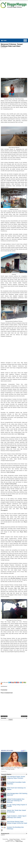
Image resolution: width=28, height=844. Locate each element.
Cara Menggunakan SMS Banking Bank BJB (17, 794)
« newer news (4, 716)
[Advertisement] (14, 24)
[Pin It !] (18, 682)
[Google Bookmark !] (24, 682)
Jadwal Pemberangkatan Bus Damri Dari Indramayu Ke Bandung (15, 800)
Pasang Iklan (5, 839)
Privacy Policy (10, 840)
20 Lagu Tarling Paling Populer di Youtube (17, 805)
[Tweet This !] (9, 682)
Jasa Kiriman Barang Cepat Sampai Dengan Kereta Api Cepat (17, 822)
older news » (24, 716)
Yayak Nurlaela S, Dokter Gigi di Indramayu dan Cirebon (16, 816)
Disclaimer (23, 839)
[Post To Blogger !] (22, 682)
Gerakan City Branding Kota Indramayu (15, 827)
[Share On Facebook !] (10, 682)
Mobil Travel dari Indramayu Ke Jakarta (16, 788)
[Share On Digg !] (16, 682)
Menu (25, 40)
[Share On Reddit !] (19, 682)
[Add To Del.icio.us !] (13, 682)
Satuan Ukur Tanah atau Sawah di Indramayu (16, 811)
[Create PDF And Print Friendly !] (25, 682)
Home (4, 40)
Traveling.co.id (18, 840)
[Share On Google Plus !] (12, 682)
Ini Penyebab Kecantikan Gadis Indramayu (16, 783)
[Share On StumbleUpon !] (15, 682)
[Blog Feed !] (1, 683)
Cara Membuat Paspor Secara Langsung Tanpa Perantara (16, 777)
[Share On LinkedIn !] (21, 682)
